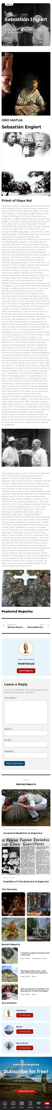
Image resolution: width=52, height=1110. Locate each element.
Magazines (30, 1107)
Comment (10, 698)
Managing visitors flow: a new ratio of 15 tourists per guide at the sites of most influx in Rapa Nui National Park (35, 974)
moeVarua (26, 664)
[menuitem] (47, 1104)
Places (38, 1107)
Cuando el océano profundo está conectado (35, 954)
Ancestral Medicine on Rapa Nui (22, 833)
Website (8, 751)
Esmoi (19, 1027)
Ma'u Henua (22, 1043)
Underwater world (39, 958)
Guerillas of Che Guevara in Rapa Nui (26, 881)
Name (8, 729)
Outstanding (31, 829)
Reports (22, 1107)
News (5, 878)
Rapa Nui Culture (10, 829)
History (9, 4)
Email (8, 740)
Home (4, 1107)
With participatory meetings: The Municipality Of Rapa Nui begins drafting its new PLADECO (35, 991)
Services (13, 1107)
